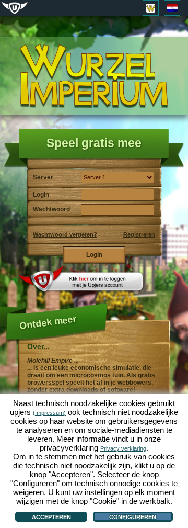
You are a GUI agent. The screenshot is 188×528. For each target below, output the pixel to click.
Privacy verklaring (123, 448)
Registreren (139, 234)
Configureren (132, 517)
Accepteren (51, 517)
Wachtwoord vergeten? (65, 234)
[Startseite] (94, 76)
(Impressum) (49, 413)
